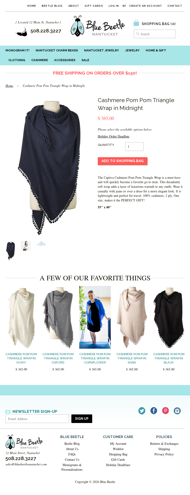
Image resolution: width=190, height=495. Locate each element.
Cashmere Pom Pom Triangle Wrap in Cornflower (95, 358)
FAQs (72, 454)
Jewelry (132, 50)
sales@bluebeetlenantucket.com (26, 464)
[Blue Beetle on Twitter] (142, 411)
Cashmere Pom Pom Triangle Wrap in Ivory (21, 358)
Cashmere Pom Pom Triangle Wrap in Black (168, 358)
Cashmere (39, 60)
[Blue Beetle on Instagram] (178, 411)
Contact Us (72, 459)
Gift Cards (94, 5)
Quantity (106, 145)
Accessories (64, 60)
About (73, 5)
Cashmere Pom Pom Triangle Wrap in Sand (132, 358)
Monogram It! (17, 50)
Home (31, 5)
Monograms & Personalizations (71, 467)
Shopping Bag (118, 454)
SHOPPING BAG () (159, 24)
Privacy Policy (164, 454)
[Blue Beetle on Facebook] (154, 411)
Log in (114, 5)
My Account (118, 443)
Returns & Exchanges (164, 443)
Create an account (145, 5)
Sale (85, 60)
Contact (175, 5)
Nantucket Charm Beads (57, 50)
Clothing (16, 60)
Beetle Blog (52, 5)
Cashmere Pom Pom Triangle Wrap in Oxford (58, 358)
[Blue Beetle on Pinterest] (166, 411)
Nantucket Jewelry (101, 50)
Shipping (164, 449)
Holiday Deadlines (118, 465)
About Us (72, 449)
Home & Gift (156, 50)
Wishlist (118, 449)
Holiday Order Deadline (113, 136)
